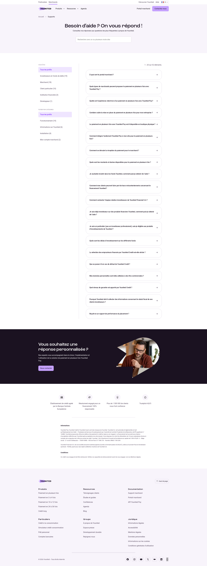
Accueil (41, 17)
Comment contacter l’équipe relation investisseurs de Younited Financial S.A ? (118, 200)
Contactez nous (160, 9)
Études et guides (89, 498)
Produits (59, 9)
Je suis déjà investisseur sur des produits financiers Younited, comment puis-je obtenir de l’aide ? (121, 213)
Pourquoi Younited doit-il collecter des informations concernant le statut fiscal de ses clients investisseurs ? (121, 300)
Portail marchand (134, 498)
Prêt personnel (43, 532)
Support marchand (135, 493)
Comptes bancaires (45, 537)
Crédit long (42, 511)
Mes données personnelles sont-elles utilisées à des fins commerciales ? (116, 276)
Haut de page (163, 481)
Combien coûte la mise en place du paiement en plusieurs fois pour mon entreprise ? (121, 113)
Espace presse (88, 528)
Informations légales (136, 523)
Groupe (87, 519)
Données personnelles (136, 537)
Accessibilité (133, 528)
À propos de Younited (91, 523)
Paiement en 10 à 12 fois (47, 502)
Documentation (135, 489)
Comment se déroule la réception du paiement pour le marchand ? (114, 150)
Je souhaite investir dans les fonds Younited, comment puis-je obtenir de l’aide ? (119, 174)
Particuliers (44, 519)
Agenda (86, 507)
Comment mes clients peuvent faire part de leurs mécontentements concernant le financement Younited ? (120, 187)
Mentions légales (134, 532)
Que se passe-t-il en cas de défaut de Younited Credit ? (109, 264)
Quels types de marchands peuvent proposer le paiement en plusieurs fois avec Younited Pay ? (119, 87)
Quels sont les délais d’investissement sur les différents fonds (112, 241)
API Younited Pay (134, 502)
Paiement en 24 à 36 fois (47, 507)
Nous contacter (46, 368)
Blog (85, 511)
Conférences (88, 502)
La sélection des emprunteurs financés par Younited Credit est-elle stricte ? (117, 252)
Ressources (71, 9)
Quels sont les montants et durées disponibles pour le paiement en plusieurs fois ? (120, 162)
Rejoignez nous (89, 537)
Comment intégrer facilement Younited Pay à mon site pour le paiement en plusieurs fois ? (121, 137)
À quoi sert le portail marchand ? (101, 75)
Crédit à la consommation (48, 523)
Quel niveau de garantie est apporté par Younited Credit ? (110, 287)
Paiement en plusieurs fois (48, 493)
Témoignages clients (91, 493)
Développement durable (92, 532)
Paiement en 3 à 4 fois (47, 498)
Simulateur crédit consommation (50, 528)
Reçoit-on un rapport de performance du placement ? (109, 314)
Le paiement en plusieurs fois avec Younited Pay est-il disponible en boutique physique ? (122, 124)
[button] (55, 69)
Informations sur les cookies (139, 541)
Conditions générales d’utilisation (141, 546)
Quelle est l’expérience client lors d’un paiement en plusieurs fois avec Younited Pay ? (121, 101)
